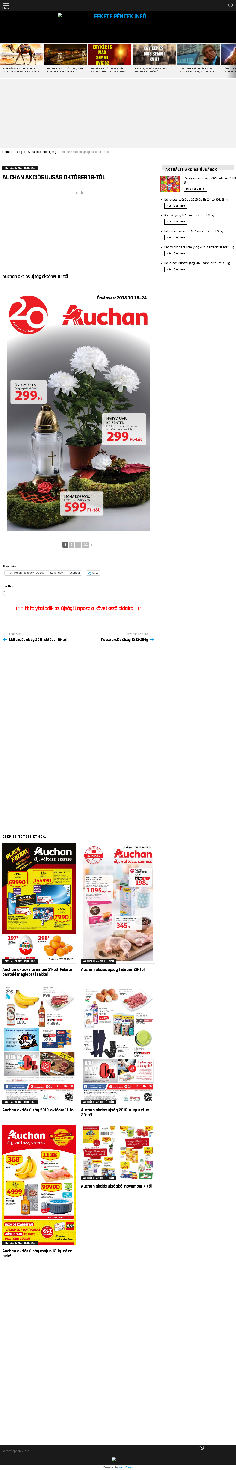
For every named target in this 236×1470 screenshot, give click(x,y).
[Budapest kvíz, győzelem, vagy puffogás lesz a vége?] (65, 54)
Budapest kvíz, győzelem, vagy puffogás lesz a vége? (65, 70)
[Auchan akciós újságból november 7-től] (118, 1152)
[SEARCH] (231, 5)
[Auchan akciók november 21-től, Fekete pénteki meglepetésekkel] (39, 903)
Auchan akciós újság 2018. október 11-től (38, 1110)
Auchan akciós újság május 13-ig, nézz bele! (37, 1253)
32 (86, 545)
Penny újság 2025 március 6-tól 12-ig (189, 215)
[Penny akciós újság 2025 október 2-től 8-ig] (170, 184)
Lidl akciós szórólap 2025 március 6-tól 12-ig (193, 231)
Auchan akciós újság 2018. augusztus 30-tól (115, 1112)
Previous (2, 60)
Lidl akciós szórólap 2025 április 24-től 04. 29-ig (196, 199)
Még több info (195, 188)
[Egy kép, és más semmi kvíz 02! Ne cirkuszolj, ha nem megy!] (109, 54)
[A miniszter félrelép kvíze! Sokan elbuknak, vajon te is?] (198, 54)
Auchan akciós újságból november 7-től (116, 1186)
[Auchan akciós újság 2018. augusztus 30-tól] (118, 1044)
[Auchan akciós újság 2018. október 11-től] (39, 1044)
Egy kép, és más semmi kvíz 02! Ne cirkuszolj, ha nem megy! (109, 70)
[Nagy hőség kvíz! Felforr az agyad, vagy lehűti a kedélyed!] (21, 54)
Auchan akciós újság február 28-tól (113, 969)
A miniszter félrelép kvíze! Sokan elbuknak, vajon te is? (197, 70)
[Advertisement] (118, 113)
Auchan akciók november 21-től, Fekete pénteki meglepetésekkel (37, 971)
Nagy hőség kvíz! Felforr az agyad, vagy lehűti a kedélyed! (20, 70)
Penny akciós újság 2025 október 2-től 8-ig (210, 180)
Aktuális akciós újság (20, 961)
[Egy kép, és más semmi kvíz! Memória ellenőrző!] (154, 54)
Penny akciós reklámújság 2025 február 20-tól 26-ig (199, 247)
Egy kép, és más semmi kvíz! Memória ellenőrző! (151, 70)
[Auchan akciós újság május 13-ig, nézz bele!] (39, 1185)
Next (233, 60)
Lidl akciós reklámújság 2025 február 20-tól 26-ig (197, 263)
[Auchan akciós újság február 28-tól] (118, 903)
